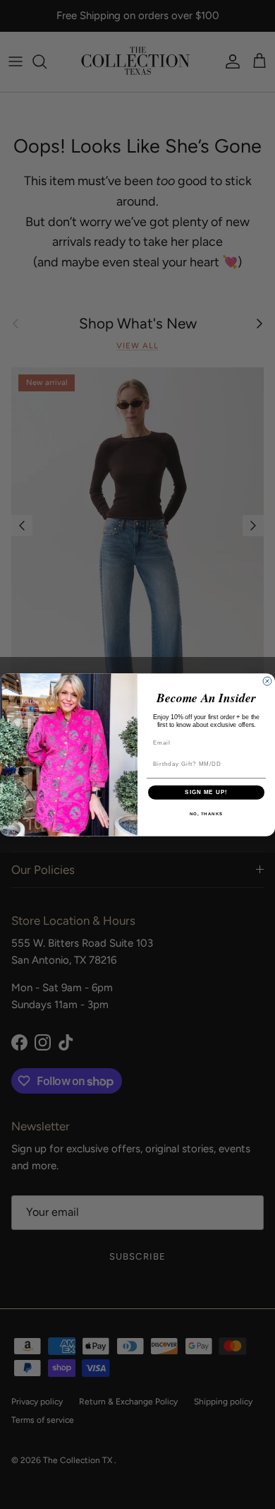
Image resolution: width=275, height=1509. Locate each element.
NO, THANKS (207, 813)
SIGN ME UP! (206, 792)
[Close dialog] (267, 681)
